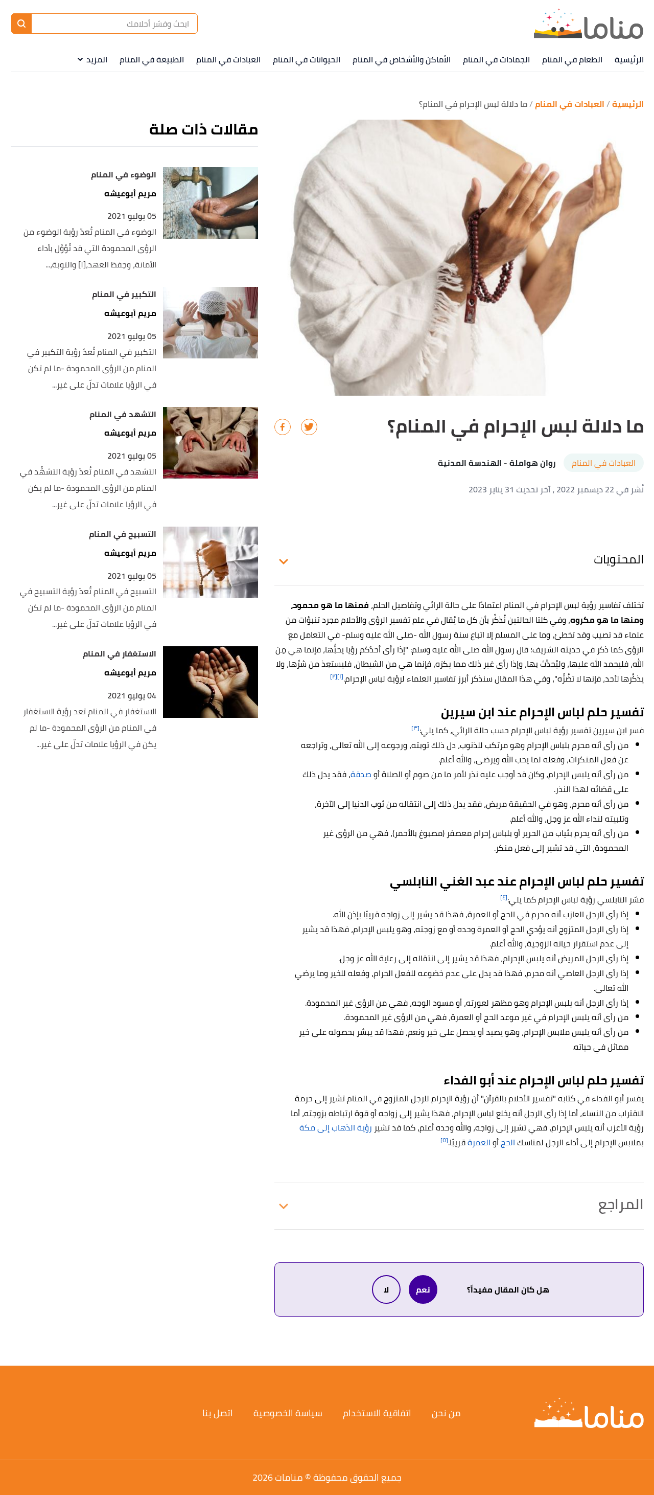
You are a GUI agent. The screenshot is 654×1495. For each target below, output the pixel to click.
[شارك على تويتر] (309, 427)
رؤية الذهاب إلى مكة (335, 1127)
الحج (508, 1142)
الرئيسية (629, 59)
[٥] (444, 1140)
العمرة (479, 1142)
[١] (340, 676)
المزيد (96, 59)
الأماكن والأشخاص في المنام (402, 59)
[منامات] (588, 23)
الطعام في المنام (572, 59)
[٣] (415, 728)
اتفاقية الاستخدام (377, 1413)
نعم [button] (423, 1289)
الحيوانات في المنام (306, 59)
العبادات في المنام (228, 59)
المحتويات (619, 559)
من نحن (446, 1413)
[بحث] (21, 23)
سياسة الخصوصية (287, 1413)
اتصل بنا (217, 1413)
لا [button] (386, 1289)
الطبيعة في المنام (152, 59)
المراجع (621, 1204)
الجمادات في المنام (496, 59)
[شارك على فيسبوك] (282, 427)
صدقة (361, 774)
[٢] (333, 676)
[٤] (503, 897)
